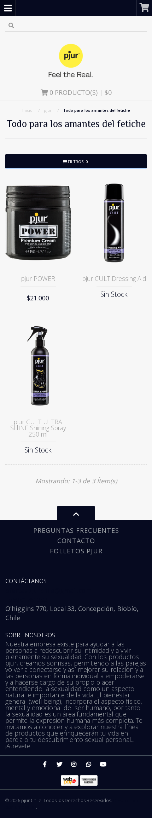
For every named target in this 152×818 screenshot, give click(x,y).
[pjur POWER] (38, 222)
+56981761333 (26, 599)
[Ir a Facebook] (45, 764)
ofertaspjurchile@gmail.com (48, 590)
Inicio (27, 110)
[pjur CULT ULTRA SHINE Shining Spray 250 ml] (38, 366)
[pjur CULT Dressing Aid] (114, 222)
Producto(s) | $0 (80, 92)
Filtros (77, 161)
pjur (48, 110)
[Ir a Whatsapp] (88, 764)
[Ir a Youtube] (103, 764)
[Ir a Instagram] (74, 764)
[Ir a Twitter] (59, 764)
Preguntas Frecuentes (76, 530)
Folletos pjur (76, 551)
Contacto (76, 540)
